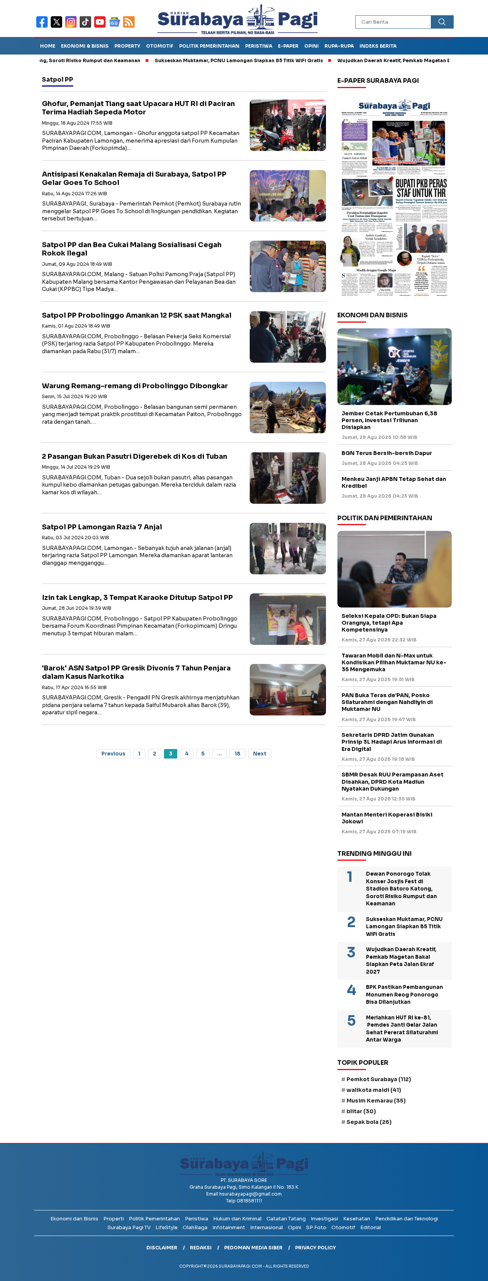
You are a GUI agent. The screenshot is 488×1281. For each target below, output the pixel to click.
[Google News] (116, 27)
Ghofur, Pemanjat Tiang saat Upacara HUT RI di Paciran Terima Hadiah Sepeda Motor (138, 108)
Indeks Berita (378, 46)
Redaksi (201, 1247)
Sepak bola (369, 1122)
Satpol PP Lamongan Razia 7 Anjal (102, 527)
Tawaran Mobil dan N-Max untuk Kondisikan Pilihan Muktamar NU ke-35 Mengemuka (394, 662)
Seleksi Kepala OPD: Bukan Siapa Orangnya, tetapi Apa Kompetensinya (389, 622)
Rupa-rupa (339, 46)
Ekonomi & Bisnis (85, 46)
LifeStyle (167, 1227)
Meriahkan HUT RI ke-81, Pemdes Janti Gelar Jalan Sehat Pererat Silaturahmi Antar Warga (402, 1028)
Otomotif (159, 46)
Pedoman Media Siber (253, 1247)
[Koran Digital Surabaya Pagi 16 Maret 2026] (394, 197)
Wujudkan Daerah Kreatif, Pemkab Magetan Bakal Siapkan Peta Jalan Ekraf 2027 (401, 960)
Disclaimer (161, 1247)
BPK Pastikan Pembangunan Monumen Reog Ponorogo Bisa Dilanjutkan (404, 994)
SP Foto (316, 1227)
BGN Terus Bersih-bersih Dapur (387, 453)
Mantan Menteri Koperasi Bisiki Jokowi (387, 818)
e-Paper (288, 46)
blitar (361, 1111)
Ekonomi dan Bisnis (74, 1218)
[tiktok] (87, 27)
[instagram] (72, 27)
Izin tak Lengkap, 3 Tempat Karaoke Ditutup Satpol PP (137, 597)
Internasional (266, 1227)
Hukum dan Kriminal (237, 1218)
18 (237, 754)
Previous (113, 754)
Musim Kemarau (376, 1100)
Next (259, 754)
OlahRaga (195, 1227)
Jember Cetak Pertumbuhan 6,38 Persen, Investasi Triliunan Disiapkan (389, 420)
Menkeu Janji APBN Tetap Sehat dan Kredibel (394, 482)
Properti (113, 1218)
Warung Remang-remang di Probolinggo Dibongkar (135, 386)
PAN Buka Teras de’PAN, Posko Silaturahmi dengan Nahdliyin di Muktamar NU (387, 702)
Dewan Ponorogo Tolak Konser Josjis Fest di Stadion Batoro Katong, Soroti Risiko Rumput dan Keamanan (401, 889)
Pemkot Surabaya (379, 1079)
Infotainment (228, 1227)
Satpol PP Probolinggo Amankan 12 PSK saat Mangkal (136, 315)
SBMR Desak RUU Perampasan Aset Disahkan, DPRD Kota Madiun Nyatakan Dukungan (392, 781)
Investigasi (324, 1218)
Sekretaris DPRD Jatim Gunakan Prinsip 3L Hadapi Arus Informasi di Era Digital (392, 741)
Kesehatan (356, 1218)
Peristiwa (258, 46)
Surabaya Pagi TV (129, 1227)
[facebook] (43, 27)
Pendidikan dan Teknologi (406, 1218)
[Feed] (129, 27)
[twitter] (58, 27)
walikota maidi (374, 1090)
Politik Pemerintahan (209, 46)
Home (47, 46)
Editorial (370, 1227)
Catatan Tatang (286, 1218)
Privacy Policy (315, 1247)
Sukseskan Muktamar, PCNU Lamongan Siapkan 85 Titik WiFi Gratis (207, 60)
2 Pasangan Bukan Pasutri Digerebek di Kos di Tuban (134, 456)
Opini (311, 46)
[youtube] (101, 27)
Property (127, 46)
